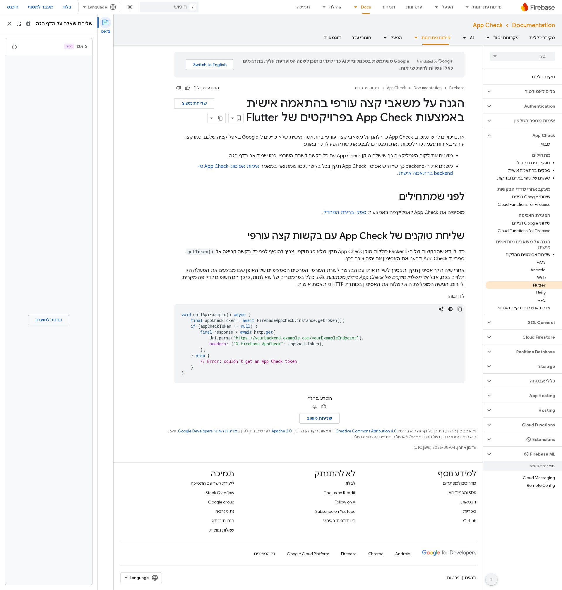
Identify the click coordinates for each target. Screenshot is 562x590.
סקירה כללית (542, 37)
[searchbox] (522, 56)
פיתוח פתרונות (487, 7)
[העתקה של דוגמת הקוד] (460, 309)
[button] (527, 91)
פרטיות (453, 577)
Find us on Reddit (339, 492)
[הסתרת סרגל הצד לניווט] (491, 579)
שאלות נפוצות (221, 530)
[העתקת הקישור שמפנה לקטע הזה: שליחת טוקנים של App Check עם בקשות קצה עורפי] (242, 236)
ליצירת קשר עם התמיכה (212, 483)
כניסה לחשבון (48, 319)
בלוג (67, 7)
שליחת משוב (194, 103)
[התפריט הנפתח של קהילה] (322, 7)
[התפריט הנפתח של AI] (463, 38)
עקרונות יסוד (506, 37)
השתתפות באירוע (339, 520)
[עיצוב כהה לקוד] (450, 309)
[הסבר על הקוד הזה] (441, 309)
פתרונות (414, 7)
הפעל (447, 7)
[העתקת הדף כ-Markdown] (220, 118)
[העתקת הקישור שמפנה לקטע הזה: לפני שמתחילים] (393, 197)
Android (402, 553)
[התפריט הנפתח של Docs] (354, 7)
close (9, 23)
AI (472, 37)
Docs (366, 7)
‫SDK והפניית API (462, 492)
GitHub (469, 520)
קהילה (335, 7)
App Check (488, 25)
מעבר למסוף (40, 7)
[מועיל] (187, 88)
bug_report (28, 23)
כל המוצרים (264, 553)
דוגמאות (332, 37)
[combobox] (169, 7)
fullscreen (18, 23)
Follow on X (345, 502)
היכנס (12, 7)
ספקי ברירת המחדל (344, 212)
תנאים (470, 577)
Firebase (457, 87)
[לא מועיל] (178, 88)
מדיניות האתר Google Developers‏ (207, 431)
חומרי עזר (361, 37)
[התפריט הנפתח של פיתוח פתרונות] (465, 7)
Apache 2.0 (282, 431)
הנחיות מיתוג (223, 520)
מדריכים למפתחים (459, 483)
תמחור (388, 7)
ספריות (469, 511)
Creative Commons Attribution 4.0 (366, 431)
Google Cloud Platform (308, 553)
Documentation (533, 25)
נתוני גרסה (224, 511)
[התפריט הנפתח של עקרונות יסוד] (486, 38)
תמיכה (303, 7)
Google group (221, 502)
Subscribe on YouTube (335, 511)
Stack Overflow (219, 492)
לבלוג (350, 483)
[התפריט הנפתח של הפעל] (435, 7)
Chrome (375, 553)
